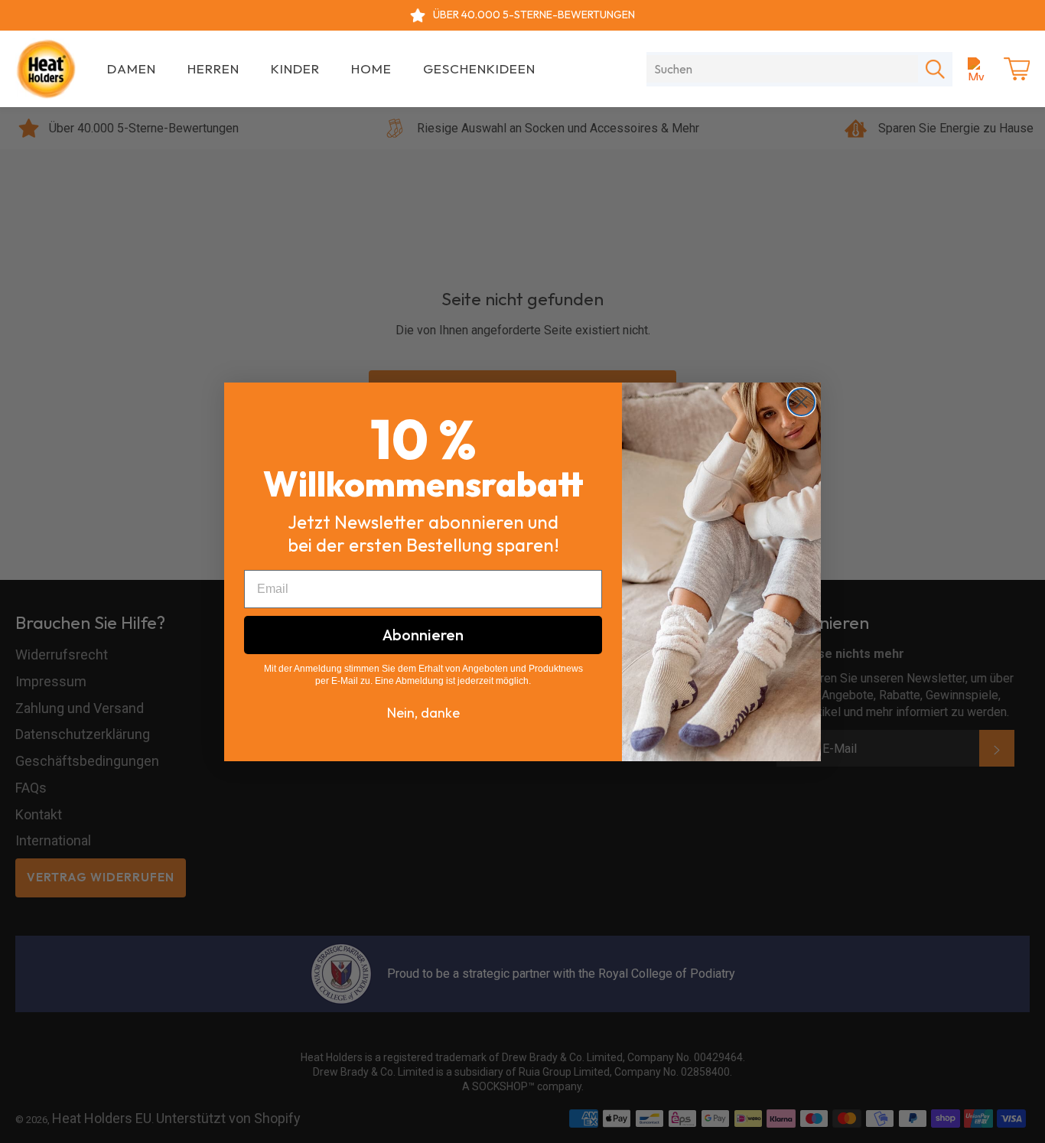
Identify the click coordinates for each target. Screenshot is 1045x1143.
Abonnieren (423, 634)
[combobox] (782, 69)
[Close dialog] (801, 402)
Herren (213, 68)
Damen (131, 68)
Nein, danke (423, 712)
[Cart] (1017, 68)
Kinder (295, 68)
